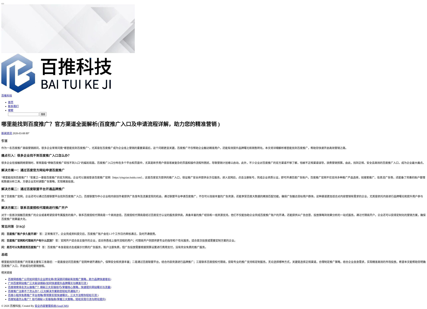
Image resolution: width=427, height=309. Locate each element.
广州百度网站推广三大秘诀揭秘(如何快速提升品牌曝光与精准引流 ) (48, 283)
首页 (10, 102)
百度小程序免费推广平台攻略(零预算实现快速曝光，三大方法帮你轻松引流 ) (53, 295)
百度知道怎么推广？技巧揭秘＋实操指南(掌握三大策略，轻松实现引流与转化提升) (57, 299)
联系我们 (13, 106)
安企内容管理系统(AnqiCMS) (52, 305)
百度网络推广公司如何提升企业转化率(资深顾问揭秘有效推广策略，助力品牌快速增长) (59, 279)
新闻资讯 (6, 133)
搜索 (10, 110)
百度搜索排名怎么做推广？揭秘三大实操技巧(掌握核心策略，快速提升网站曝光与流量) (59, 287)
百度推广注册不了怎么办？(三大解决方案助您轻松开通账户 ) (44, 291)
